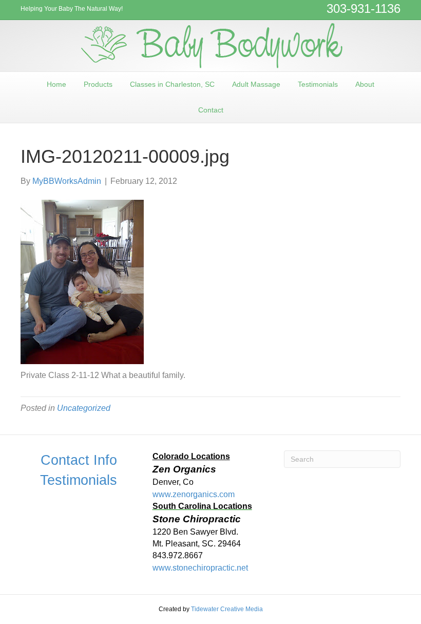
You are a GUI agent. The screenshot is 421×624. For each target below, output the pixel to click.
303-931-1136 (363, 8)
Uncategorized (83, 408)
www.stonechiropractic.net (200, 567)
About (364, 84)
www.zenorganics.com (193, 494)
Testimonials (318, 84)
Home (56, 84)
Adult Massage (256, 84)
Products (98, 84)
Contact (210, 110)
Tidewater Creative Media (227, 609)
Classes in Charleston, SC (172, 84)
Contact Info (79, 460)
